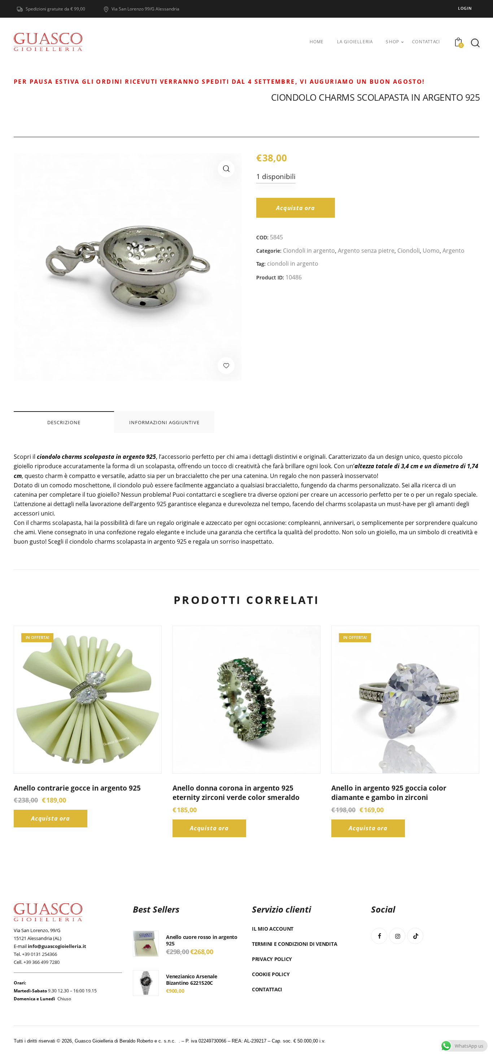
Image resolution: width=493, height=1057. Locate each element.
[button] (226, 168)
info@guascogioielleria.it (57, 946)
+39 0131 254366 (39, 954)
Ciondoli (408, 251)
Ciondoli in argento (309, 251)
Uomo (431, 251)
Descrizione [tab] (63, 422)
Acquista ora (295, 208)
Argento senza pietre (366, 251)
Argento (453, 251)
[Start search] (475, 43)
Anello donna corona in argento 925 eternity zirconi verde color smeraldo (236, 792)
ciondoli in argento (292, 263)
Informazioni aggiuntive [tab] (164, 422)
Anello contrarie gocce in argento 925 (77, 788)
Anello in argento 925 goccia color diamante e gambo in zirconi (388, 792)
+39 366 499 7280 (41, 962)
